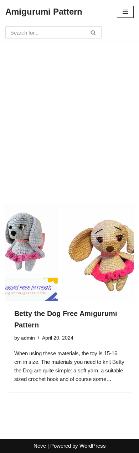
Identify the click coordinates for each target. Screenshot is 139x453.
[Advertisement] (69, 110)
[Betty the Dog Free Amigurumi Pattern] (69, 252)
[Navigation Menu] (125, 12)
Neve (40, 446)
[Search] (94, 32)
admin (28, 338)
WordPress (92, 446)
